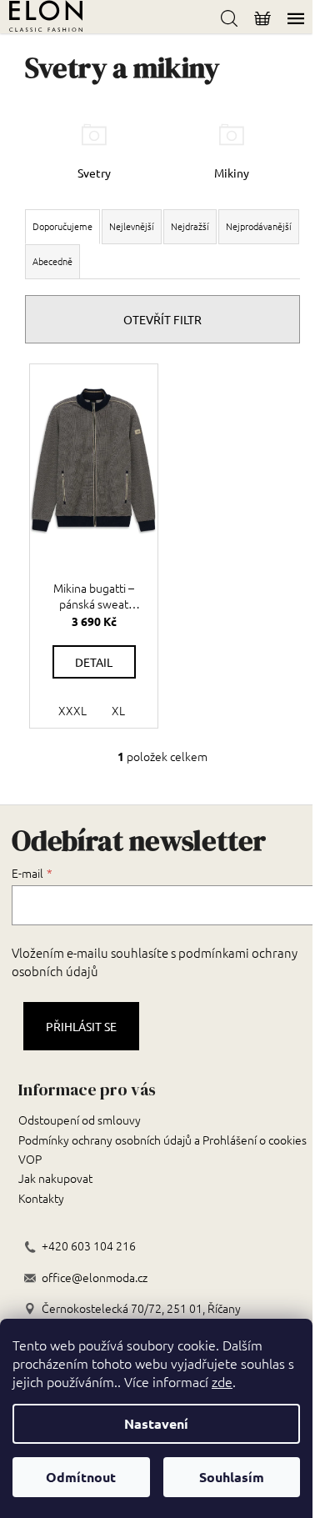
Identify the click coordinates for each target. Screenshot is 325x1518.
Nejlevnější (131, 226)
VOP (30, 1158)
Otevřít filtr (162, 319)
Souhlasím (231, 1476)
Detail (93, 661)
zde (222, 1381)
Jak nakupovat (55, 1178)
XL (118, 710)
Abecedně (52, 261)
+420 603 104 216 (89, 1246)
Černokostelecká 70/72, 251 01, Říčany (141, 1308)
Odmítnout (81, 1476)
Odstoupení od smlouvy (79, 1119)
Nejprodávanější (259, 226)
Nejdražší (190, 226)
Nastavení (156, 1423)
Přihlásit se (81, 1026)
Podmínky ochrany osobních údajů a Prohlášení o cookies (162, 1139)
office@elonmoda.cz (95, 1277)
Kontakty (41, 1198)
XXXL (72, 710)
